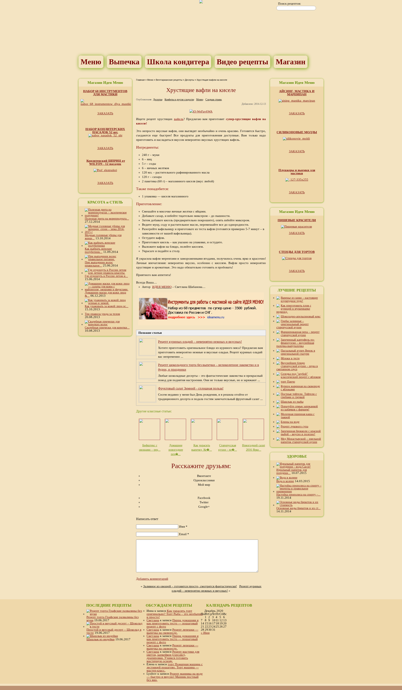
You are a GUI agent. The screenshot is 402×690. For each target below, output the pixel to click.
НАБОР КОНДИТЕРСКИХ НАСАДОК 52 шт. (105, 130)
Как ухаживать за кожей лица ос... (106, 306)
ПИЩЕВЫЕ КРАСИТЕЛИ (297, 220)
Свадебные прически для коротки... (107, 327)
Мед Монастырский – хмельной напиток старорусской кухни (301, 440)
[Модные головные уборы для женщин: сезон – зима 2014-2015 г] (107, 232)
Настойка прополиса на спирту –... (298, 494)
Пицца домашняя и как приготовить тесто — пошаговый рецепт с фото (172, 623)
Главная (140, 80)
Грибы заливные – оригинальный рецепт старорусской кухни (292, 324)
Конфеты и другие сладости (179, 99)
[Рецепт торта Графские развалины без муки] (114, 614)
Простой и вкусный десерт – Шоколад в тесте (113, 631)
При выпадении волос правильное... (99, 264)
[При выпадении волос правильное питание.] (107, 259)
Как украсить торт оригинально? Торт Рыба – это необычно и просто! (175, 614)
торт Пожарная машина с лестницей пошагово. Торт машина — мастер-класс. (175, 667)
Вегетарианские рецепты (169, 80)
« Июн (205, 632)
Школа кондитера (178, 62)
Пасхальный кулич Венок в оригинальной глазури (298, 352)
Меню (91, 62)
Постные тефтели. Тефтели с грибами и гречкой (299, 395)
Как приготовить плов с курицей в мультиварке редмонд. (293, 308)
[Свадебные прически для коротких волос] (107, 324)
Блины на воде (290, 421)
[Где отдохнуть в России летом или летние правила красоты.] (107, 272)
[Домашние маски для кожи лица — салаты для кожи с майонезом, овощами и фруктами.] (107, 289)
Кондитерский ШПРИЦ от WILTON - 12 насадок (105, 162)
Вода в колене (285, 481)
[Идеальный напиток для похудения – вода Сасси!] (298, 466)
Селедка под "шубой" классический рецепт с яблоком (301, 375)
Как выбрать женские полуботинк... (98, 250)
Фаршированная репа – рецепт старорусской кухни (300, 333)
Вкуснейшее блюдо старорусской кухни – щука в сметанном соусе (297, 366)
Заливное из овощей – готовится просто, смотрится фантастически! (190, 586)
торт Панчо (288, 381)
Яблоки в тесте (290, 358)
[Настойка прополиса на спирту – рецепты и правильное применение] (298, 491)
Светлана (153, 620)
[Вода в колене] (286, 477)
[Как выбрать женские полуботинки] (107, 245)
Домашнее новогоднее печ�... (176, 450)
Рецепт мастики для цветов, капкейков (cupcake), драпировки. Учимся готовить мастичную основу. (173, 656)
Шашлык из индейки (100, 639)
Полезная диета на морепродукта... (107, 218)
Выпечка (124, 62)
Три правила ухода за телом (102, 314)
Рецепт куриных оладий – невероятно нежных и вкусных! (200, 341)
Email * (184, 534)
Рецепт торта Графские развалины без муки (112, 618)
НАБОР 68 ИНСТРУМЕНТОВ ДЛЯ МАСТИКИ (105, 92)
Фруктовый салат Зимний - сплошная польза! (190, 388)
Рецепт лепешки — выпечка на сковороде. (172, 631)
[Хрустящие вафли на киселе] (201, 111)
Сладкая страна (213, 99)
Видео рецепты (242, 62)
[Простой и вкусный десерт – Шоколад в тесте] (114, 626)
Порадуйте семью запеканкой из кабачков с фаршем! (299, 408)
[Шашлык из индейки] (102, 636)
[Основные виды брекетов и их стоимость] (298, 505)
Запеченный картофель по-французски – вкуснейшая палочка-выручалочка (295, 343)
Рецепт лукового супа (294, 426)
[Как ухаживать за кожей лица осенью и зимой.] (107, 303)
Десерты (189, 80)
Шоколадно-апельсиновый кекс (301, 316)
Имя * (183, 526)
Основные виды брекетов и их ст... (298, 508)
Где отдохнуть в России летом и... (106, 276)
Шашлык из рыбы (292, 401)
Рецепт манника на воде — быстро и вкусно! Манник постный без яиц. (175, 677)
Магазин (290, 62)
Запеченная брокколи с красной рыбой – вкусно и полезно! (301, 433)
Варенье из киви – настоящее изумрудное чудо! (299, 299)
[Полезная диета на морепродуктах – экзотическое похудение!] (107, 215)
